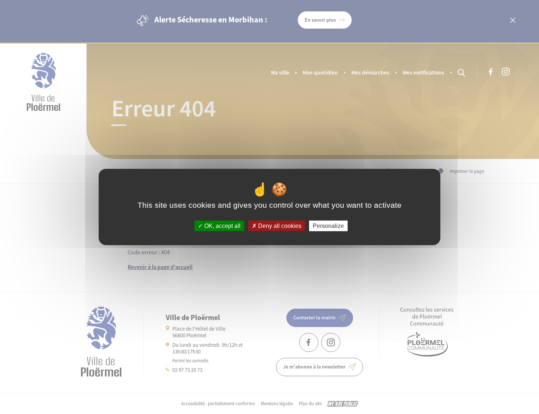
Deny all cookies (279, 226)
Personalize (328, 226)
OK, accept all (222, 226)
